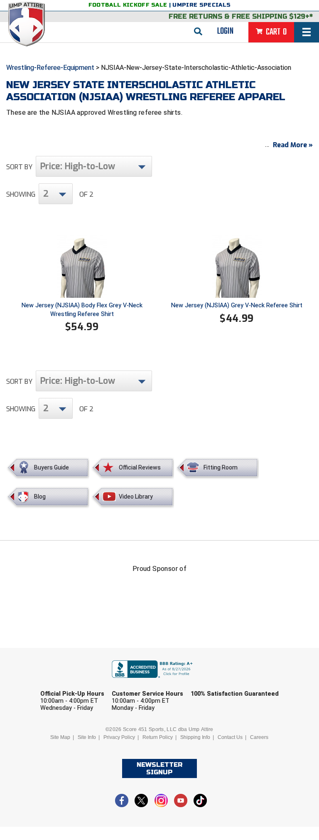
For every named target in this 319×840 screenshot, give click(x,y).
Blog (40, 496)
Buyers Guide (51, 467)
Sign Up (254, 769)
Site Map (60, 737)
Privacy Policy (119, 737)
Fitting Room (221, 467)
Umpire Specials (201, 5)
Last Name (145, 682)
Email (212, 682)
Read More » (293, 145)
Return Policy (157, 737)
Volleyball (177, 746)
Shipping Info (195, 737)
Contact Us (230, 737)
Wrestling (236, 746)
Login (225, 31)
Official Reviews (140, 467)
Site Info (87, 737)
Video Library (136, 496)
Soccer (72, 746)
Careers (259, 737)
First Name (71, 682)
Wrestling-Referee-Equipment (50, 68)
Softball (121, 746)
